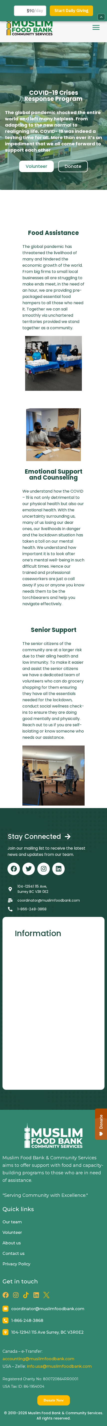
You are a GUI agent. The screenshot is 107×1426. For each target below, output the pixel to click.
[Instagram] (43, 869)
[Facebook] (13, 869)
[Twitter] (28, 869)
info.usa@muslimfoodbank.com (59, 1366)
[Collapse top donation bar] (101, 17)
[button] (96, 27)
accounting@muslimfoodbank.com (38, 1358)
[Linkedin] (58, 869)
